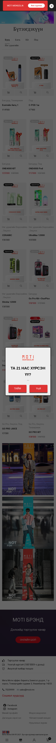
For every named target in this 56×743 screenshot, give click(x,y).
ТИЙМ (17, 388)
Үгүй (38, 388)
